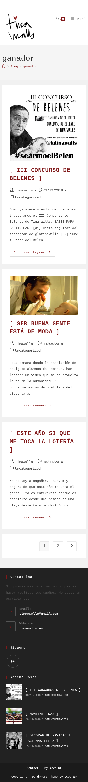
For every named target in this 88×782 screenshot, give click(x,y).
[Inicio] (3, 66)
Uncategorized (28, 197)
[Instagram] (13, 661)
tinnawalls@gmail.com (38, 614)
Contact (33, 768)
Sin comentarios (56, 695)
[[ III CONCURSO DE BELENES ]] (14, 692)
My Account (53, 768)
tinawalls (24, 190)
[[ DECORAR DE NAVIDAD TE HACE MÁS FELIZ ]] (14, 740)
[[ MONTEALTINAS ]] (14, 716)
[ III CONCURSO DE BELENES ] (53, 690)
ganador (30, 66)
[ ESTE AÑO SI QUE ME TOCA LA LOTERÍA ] (42, 441)
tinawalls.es (31, 628)
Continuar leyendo (34, 253)
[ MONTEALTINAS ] (41, 714)
